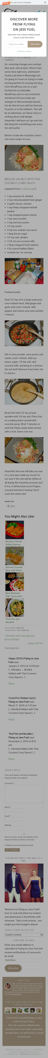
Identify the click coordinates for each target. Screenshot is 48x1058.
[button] (24, 2)
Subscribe (35, 44)
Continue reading (24, 51)
